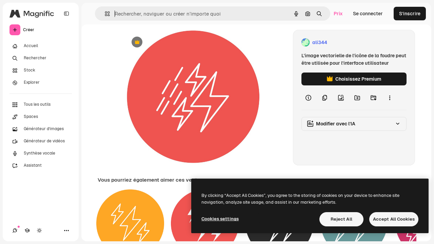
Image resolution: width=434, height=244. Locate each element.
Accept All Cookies (394, 219)
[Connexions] (14, 230)
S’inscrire (409, 14)
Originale (169, 42)
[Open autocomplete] (104, 13)
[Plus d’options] (389, 97)
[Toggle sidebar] (66, 13)
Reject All (341, 219)
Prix (338, 14)
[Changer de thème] (39, 230)
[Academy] (27, 230)
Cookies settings (220, 219)
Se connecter (368, 14)
